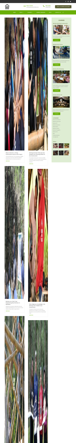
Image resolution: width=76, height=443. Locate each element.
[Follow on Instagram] (68, 1)
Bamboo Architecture (56, 119)
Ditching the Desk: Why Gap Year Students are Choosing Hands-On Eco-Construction (37, 154)
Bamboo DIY (55, 123)
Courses (30, 12)
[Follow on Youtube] (70, 1)
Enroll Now (57, 40)
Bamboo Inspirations (56, 124)
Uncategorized (55, 136)
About (21, 12)
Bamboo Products (56, 128)
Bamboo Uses (55, 131)
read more (8, 160)
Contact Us (58, 12)
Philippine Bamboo (56, 135)
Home (14, 12)
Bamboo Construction (57, 121)
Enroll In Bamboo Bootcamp (63, 6)
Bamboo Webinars (41, 12)
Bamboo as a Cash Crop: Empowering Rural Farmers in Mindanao (13, 303)
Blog (50, 12)
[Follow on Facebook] (66, 1)
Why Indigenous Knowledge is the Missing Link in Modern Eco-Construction (37, 305)
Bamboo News (55, 126)
